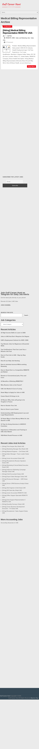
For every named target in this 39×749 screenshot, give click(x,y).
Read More (31, 66)
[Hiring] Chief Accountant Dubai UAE (13, 474)
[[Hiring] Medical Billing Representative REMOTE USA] (7, 48)
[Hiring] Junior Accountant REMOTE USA (14, 493)
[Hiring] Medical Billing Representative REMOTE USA (17, 31)
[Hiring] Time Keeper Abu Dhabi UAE (13, 446)
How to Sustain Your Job (9, 405)
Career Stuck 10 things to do (10, 396)
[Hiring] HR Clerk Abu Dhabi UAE (12, 490)
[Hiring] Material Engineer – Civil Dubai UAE (15, 451)
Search (26, 315)
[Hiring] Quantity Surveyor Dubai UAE (13, 504)
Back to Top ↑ (35, 698)
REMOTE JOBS (10, 38)
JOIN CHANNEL (6, 305)
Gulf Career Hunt (5, 696)
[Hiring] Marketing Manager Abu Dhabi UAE (15, 449)
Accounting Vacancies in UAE (9, 522)
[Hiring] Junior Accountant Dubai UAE (13, 458)
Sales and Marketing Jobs (23, 38)
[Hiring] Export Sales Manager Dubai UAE (14, 476)
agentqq (9, 35)
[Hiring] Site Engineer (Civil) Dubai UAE (14, 488)
